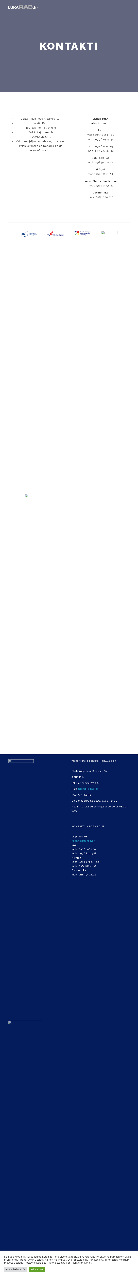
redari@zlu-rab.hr (101, 123)
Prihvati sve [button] (37, 1269)
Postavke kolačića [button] (15, 1269)
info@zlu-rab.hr (44, 132)
